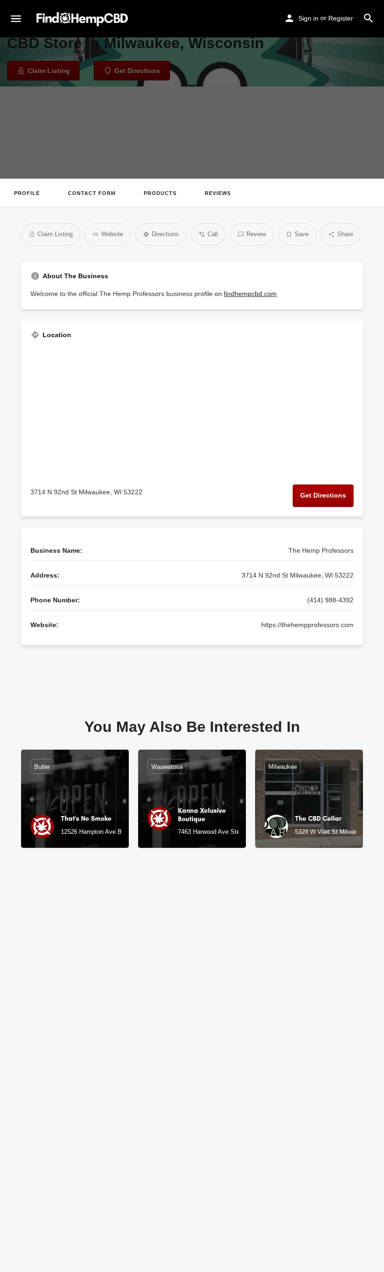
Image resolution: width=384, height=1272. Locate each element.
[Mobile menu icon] (15, 19)
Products (160, 193)
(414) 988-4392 (330, 600)
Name (39, 1135)
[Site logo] (83, 19)
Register (340, 18)
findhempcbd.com (250, 293)
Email (39, 1176)
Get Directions (323, 495)
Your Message (52, 1217)
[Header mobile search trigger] (368, 18)
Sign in (308, 18)
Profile (27, 193)
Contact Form (92, 193)
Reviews (218, 193)
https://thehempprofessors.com (307, 625)
